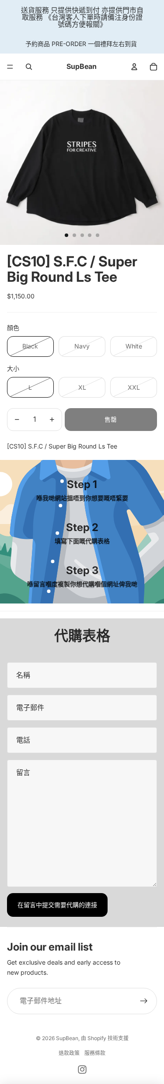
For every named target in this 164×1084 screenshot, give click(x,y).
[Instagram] (82, 1069)
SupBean (67, 1038)
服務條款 (94, 1053)
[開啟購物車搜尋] (28, 66)
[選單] (10, 67)
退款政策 (69, 1053)
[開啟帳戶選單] (134, 66)
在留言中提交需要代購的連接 (57, 904)
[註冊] (144, 1001)
